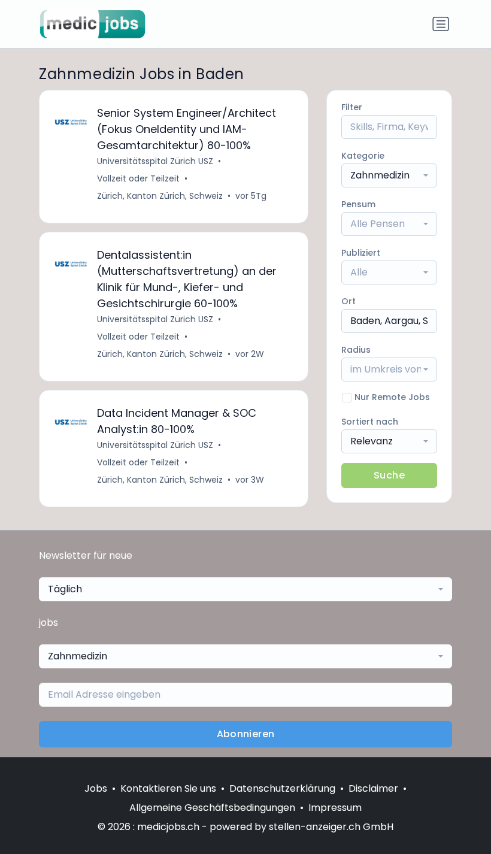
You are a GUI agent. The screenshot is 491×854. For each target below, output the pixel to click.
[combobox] (389, 175)
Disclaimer (373, 788)
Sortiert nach (369, 422)
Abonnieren (246, 734)
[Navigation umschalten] (440, 24)
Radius (356, 350)
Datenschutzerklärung (282, 788)
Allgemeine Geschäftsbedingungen (212, 807)
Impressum (335, 807)
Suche (389, 475)
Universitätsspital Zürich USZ (155, 161)
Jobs (95, 788)
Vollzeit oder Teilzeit (138, 178)
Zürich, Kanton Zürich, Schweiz (160, 196)
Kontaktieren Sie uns (168, 788)
